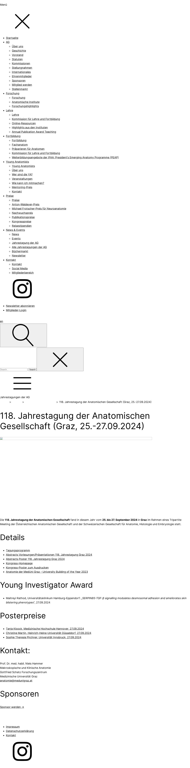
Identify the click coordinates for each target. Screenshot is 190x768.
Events (16, 402)
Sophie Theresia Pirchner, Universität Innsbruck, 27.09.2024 (43, 637)
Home (4, 402)
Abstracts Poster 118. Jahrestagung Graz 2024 (35, 559)
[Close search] (60, 359)
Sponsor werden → (12, 707)
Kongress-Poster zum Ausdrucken (27, 567)
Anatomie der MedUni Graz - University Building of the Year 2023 (47, 571)
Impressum (13, 726)
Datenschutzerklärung (20, 731)
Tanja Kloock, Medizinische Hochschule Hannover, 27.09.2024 (45, 628)
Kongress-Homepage (19, 563)
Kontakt (11, 735)
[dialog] (95, 157)
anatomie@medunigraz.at (16, 680)
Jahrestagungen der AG (40, 402)
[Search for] (14, 369)
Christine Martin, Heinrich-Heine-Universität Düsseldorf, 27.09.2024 (48, 633)
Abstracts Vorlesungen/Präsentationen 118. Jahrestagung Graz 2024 (49, 554)
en (1, 321)
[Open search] (23, 335)
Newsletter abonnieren (20, 305)
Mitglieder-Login (16, 310)
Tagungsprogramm (18, 550)
